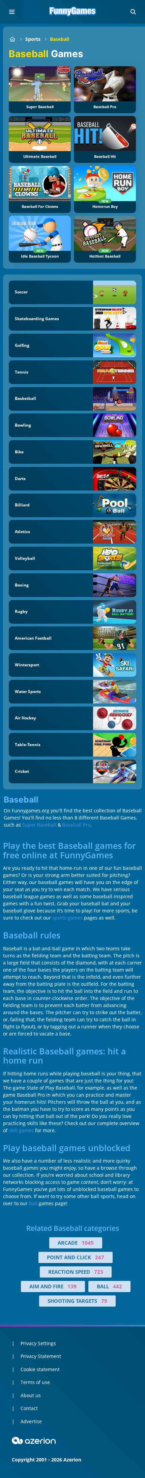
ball (33, 1203)
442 (117, 1286)
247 (99, 1257)
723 (98, 1271)
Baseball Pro (76, 824)
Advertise (31, 1421)
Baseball (59, 39)
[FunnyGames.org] (12, 39)
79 (104, 1300)
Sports (32, 39)
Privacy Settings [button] (38, 1343)
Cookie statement (40, 1369)
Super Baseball (39, 824)
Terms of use (35, 1382)
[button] (133, 12)
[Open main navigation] (12, 12)
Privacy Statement (41, 1356)
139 (72, 1286)
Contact (29, 1408)
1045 (88, 1242)
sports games (67, 917)
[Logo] (72, 12)
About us (31, 1395)
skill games (21, 1130)
